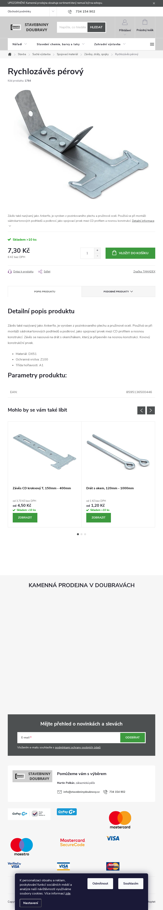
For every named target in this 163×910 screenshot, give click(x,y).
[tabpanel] (45, 474)
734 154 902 (117, 792)
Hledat (96, 27)
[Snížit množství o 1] (97, 256)
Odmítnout (100, 883)
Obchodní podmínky (19, 11)
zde (67, 893)
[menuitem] (20, 44)
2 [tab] (81, 534)
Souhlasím (130, 883)
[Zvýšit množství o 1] (97, 250)
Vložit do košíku (133, 253)
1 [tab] (78, 534)
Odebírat (132, 737)
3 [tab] (85, 534)
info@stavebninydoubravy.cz (81, 792)
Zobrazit (25, 517)
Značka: (144, 271)
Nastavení (30, 903)
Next (151, 410)
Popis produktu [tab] (44, 291)
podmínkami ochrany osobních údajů (78, 747)
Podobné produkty (116, 291)
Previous (141, 410)
